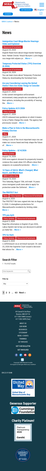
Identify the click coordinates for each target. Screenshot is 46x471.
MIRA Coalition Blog (11, 176)
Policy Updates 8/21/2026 (13, 108)
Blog (5, 134)
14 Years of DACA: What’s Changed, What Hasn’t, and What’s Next (20, 171)
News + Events (23, 336)
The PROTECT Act (10, 192)
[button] (40, 13)
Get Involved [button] (26, 10)
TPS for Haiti (8, 235)
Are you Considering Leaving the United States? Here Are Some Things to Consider (21, 84)
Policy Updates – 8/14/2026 (14, 150)
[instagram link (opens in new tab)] (29, 355)
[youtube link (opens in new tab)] (25, 355)
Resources (23, 329)
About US (23, 323)
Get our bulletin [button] (23, 346)
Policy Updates (9, 111)
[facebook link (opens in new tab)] (16, 355)
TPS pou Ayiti (8, 215)
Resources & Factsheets (12, 47)
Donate (8, 14)
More (27, 58)
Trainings (23, 339)
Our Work (23, 326)
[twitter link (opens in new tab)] (20, 355)
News (6, 196)
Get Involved (23, 342)
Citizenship (23, 333)
